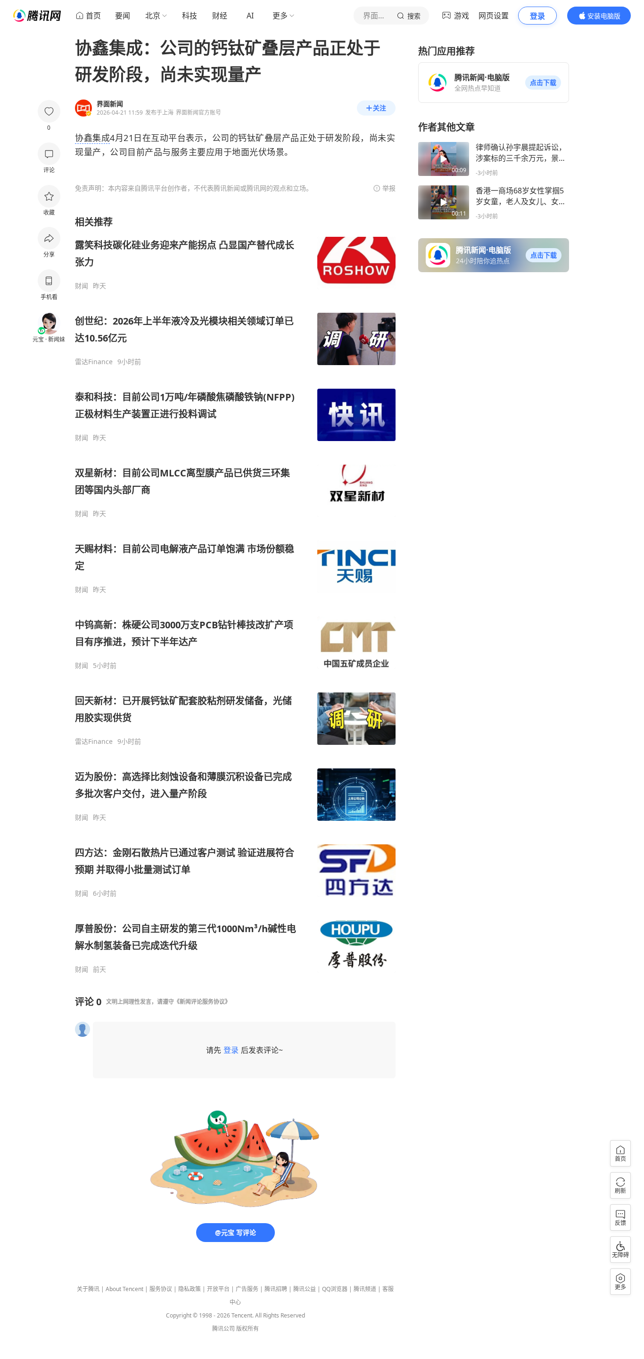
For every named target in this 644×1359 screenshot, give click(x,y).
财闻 (81, 286)
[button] (543, 82)
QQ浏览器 (334, 1289)
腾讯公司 (223, 1329)
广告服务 (247, 1289)
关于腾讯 (88, 1289)
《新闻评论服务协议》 (202, 1002)
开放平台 (218, 1289)
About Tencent (124, 1289)
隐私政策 (189, 1289)
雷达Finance (94, 362)
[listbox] (235, 595)
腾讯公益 (304, 1289)
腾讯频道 (365, 1289)
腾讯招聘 (275, 1289)
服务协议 (160, 1289)
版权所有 (247, 1329)
